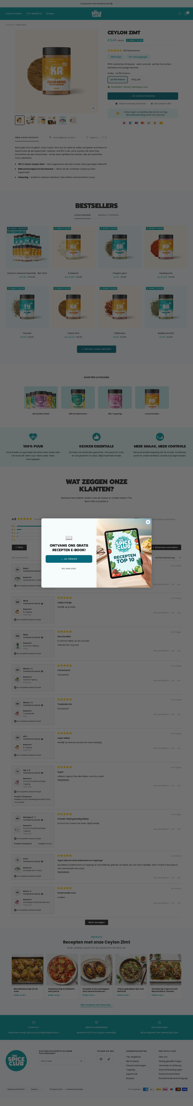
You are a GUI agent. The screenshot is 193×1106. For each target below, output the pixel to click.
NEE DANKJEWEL (69, 568)
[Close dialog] (148, 522)
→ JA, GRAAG (69, 558)
